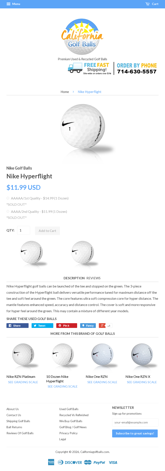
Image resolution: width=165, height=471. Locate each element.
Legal (62, 439)
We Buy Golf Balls (70, 421)
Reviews (93, 278)
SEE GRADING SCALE (23, 382)
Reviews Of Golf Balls (20, 433)
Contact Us (13, 415)
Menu (16, 4)
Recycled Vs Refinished (74, 415)
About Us (12, 409)
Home (65, 92)
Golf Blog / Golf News (73, 427)
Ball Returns (14, 427)
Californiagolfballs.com (94, 452)
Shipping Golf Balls (18, 421)
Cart (155, 4)
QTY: (10, 230)
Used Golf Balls (68, 409)
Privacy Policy (68, 433)
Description (74, 278)
